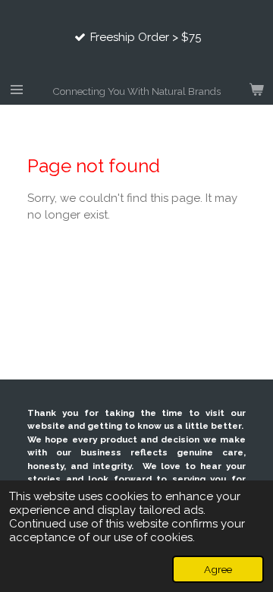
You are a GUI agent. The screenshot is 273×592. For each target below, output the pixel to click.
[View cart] (256, 89)
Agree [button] (218, 569)
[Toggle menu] (16, 89)
